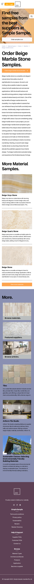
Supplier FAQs (17, 537)
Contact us (17, 543)
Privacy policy (17, 517)
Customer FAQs (17, 540)
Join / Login (9, 4)
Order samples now (17, 39)
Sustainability (17, 520)
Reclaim (17, 524)
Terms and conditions (17, 514)
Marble (26, 46)
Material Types (17, 553)
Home (3, 46)
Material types (12, 46)
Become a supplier (17, 566)
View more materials (17, 284)
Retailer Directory (17, 527)
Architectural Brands (17, 557)
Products (17, 560)
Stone (20, 46)
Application (17, 563)
